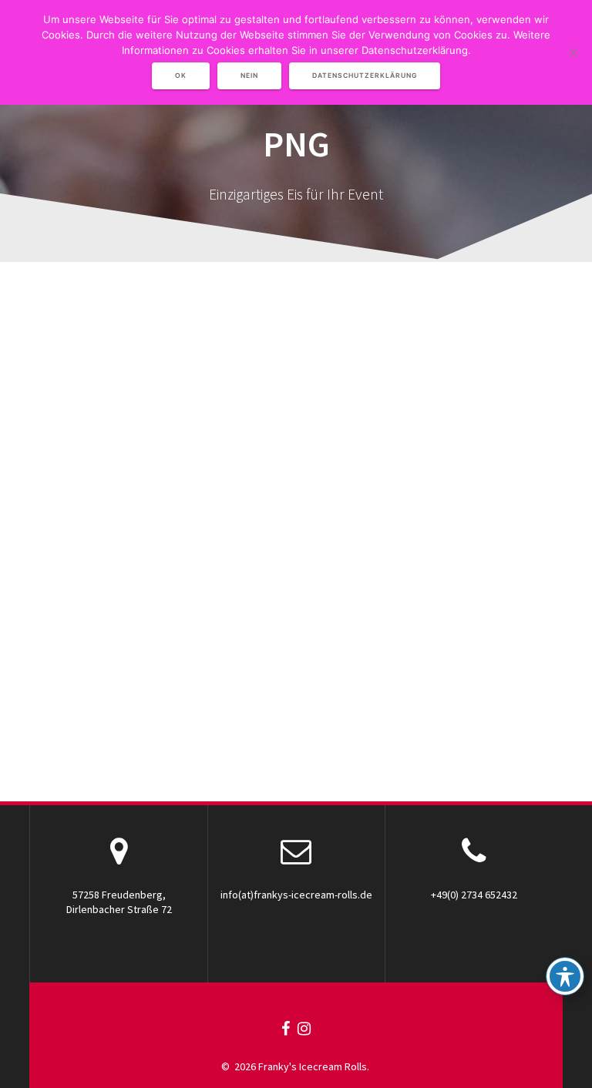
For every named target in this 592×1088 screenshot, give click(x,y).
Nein (249, 75)
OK (181, 75)
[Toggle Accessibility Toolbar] (565, 976)
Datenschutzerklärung (364, 75)
